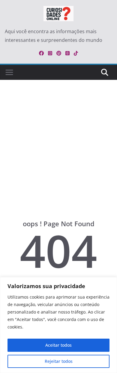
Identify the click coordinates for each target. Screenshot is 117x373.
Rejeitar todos (59, 361)
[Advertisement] (58, 158)
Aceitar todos (58, 345)
